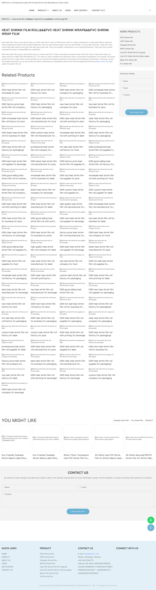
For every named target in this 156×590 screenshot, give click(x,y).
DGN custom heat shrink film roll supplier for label (100, 191)
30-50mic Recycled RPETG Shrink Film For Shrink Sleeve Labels (140, 457)
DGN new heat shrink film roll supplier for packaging (101, 291)
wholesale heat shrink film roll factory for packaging (14, 277)
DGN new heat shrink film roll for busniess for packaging (101, 348)
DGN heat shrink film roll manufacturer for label (42, 205)
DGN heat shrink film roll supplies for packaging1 (100, 362)
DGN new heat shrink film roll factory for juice (43, 305)
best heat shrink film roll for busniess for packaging (44, 362)
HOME (4, 554)
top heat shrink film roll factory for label (13, 376)
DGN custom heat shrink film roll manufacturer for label (43, 134)
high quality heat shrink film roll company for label (43, 248)
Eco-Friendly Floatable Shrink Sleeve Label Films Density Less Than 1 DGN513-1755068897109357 (16, 457)
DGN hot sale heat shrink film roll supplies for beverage (101, 263)
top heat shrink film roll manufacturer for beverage (44, 291)
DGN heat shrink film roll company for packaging (71, 91)
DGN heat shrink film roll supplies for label (71, 348)
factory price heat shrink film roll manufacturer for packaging (72, 234)
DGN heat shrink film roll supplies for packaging (71, 319)
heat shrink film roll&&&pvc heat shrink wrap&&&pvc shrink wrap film (40, 19)
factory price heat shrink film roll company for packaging (14, 362)
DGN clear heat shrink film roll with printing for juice (72, 120)
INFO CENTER (7, 567)
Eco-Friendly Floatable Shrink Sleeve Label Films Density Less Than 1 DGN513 (47, 457)
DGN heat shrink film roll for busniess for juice (13, 219)
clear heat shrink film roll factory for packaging (100, 120)
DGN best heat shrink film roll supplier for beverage (72, 248)
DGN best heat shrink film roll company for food (101, 234)
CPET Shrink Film (47, 557)
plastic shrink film (101, 61)
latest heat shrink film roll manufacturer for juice (101, 248)
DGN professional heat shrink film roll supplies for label (101, 148)
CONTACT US (7, 570)
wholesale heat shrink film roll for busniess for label (43, 177)
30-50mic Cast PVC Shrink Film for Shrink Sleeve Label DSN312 (108, 457)
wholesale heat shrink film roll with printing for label (72, 134)
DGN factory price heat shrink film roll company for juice (13, 106)
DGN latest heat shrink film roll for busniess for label (15, 134)
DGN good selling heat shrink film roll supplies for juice (14, 248)
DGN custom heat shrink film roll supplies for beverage (71, 191)
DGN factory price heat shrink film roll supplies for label (72, 163)
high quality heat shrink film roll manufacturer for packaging (72, 206)
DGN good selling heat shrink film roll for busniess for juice (15, 177)
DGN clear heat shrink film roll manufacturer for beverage (72, 362)
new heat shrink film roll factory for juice (13, 305)
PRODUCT (149, 420)
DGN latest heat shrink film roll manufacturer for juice (44, 162)
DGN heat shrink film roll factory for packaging (42, 105)
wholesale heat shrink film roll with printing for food (101, 177)
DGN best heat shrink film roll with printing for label (14, 205)
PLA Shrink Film (137, 420)
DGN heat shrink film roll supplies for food (13, 262)
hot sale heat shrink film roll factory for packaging (14, 319)
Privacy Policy (111, 585)
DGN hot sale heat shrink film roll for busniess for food (72, 305)
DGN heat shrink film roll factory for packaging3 (100, 305)
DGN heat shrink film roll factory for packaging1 (100, 134)
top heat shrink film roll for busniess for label (102, 219)
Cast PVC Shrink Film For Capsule (53, 567)
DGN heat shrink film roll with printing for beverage (72, 334)
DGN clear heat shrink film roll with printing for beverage (43, 277)
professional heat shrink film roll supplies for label (14, 348)
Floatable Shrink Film (121, 420)
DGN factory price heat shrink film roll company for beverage (13, 191)
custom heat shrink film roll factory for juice (44, 334)
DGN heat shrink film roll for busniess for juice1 (42, 234)
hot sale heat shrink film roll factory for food (71, 148)
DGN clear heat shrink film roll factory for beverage (14, 234)
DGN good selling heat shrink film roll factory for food (101, 163)
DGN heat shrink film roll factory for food (42, 91)
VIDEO (4, 563)
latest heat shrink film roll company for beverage (43, 191)
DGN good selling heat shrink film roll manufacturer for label (70, 291)
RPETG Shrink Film (47, 563)
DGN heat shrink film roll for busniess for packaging (44, 319)
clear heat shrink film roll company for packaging (100, 319)
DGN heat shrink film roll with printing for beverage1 (44, 376)
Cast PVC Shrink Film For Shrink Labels (55, 570)
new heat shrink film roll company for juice (71, 105)
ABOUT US (6, 560)
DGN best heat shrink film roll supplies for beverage (14, 162)
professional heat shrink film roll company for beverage (42, 148)
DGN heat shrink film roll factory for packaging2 (13, 148)
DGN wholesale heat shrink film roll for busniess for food (102, 91)
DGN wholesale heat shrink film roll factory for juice (15, 120)
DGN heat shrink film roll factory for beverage (71, 376)
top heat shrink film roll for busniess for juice (102, 105)
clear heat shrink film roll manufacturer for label (42, 262)
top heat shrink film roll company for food (71, 262)
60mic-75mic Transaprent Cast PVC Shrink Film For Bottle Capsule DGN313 (76, 457)
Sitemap (100, 585)
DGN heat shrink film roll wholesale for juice (13, 91)
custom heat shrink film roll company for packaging (102, 376)
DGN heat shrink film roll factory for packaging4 (100, 334)
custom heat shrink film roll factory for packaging (73, 277)
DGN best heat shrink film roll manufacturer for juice (43, 348)
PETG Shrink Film (47, 554)
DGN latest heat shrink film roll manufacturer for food (44, 120)
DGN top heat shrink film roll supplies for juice (72, 177)
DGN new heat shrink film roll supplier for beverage (72, 219)
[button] (104, 10)
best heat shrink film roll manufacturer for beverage (15, 291)
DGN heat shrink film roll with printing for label (100, 277)
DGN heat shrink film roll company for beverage (13, 391)
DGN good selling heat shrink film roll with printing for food (44, 220)
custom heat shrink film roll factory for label (15, 334)
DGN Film (5, 19)
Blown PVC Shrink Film (49, 573)
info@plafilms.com (91, 554)
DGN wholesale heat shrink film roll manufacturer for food (102, 206)
